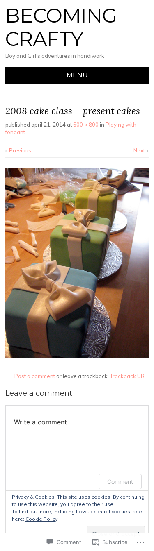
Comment (120, 481)
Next (141, 150)
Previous (18, 150)
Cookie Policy (41, 519)
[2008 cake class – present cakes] (77, 356)
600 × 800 (86, 124)
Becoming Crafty (61, 27)
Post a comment (34, 376)
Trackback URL (128, 376)
